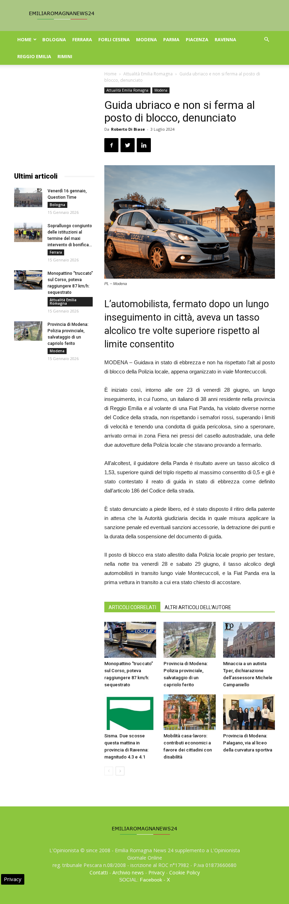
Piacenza (197, 39)
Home (24, 39)
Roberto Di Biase (128, 129)
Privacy (156, 872)
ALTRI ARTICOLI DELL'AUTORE (198, 607)
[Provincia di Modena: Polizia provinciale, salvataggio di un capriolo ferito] (189, 639)
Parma (171, 39)
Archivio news (128, 872)
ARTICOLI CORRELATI (132, 607)
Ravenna (225, 39)
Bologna (54, 39)
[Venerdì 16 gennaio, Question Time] (28, 197)
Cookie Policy (184, 872)
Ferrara (82, 39)
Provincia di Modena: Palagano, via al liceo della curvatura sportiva (247, 743)
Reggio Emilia (34, 56)
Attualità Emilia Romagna (148, 74)
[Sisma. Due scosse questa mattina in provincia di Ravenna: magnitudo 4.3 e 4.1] (130, 712)
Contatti (99, 872)
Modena (146, 39)
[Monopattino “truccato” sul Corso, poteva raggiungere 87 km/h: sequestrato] (130, 639)
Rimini (64, 56)
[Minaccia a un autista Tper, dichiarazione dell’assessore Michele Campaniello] (249, 639)
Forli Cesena (114, 39)
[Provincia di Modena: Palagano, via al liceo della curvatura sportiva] (249, 712)
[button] (266, 39)
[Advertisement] (54, 122)
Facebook (151, 880)
